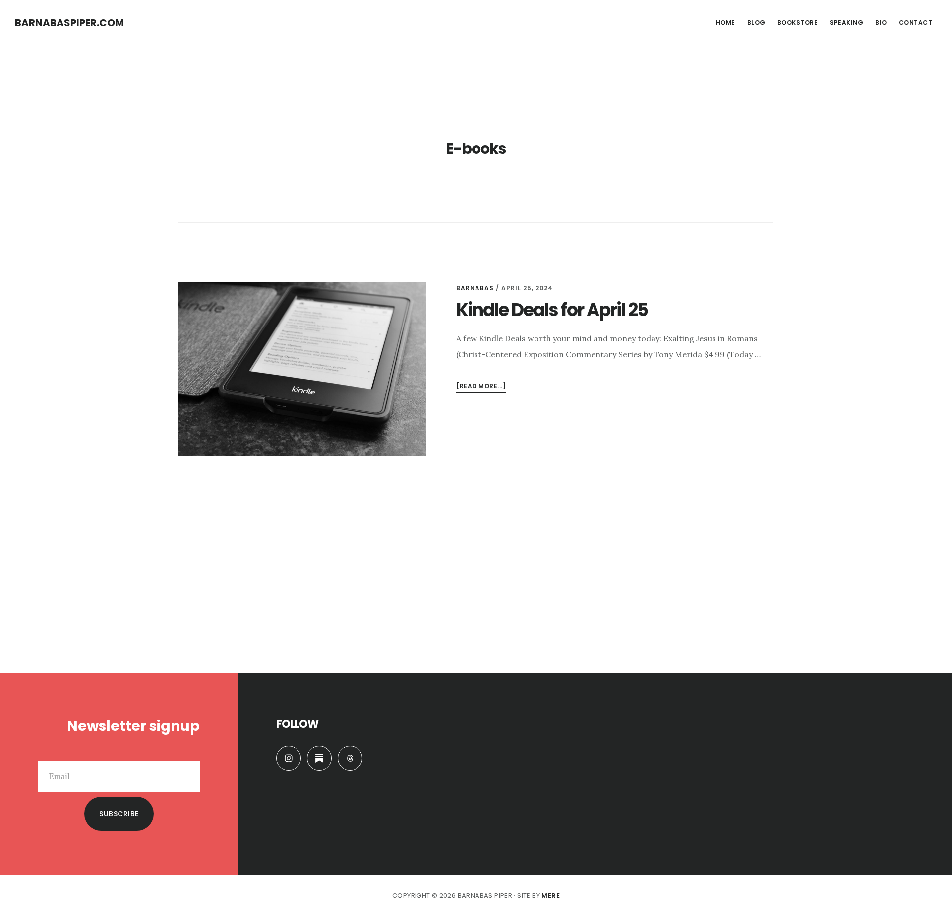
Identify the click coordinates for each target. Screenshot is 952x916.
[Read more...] (481, 387)
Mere (550, 895)
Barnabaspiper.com (69, 23)
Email (189, 753)
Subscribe (119, 814)
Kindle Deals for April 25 (552, 310)
